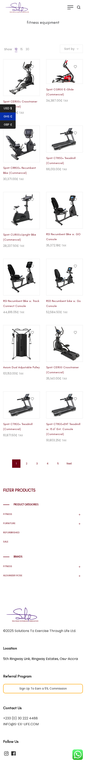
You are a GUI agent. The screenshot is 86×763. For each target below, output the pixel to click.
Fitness (7, 514)
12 (16, 49)
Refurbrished (11, 532)
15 (21, 49)
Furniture (9, 523)
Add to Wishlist (32, 67)
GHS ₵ (8, 116)
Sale (5, 541)
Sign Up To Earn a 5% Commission (43, 689)
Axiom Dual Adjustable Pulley (21, 367)
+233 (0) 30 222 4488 (20, 718)
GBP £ (8, 124)
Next (69, 463)
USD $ (8, 108)
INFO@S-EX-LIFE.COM (21, 724)
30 (27, 49)
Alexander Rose (12, 575)
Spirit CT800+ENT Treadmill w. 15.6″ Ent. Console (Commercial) (63, 429)
